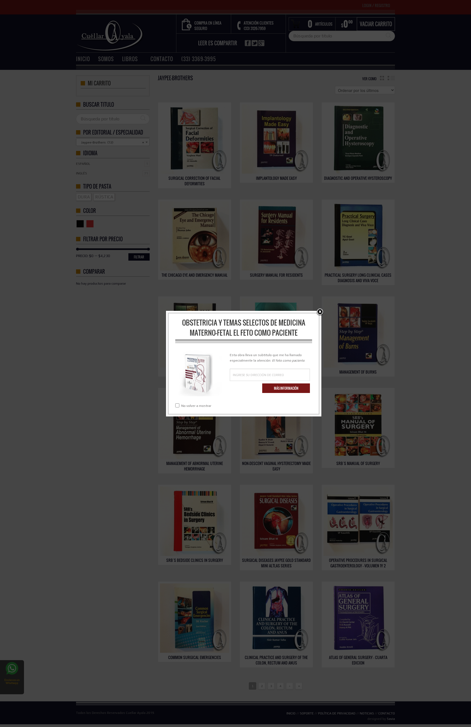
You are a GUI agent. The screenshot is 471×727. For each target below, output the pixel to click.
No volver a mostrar (196, 406)
